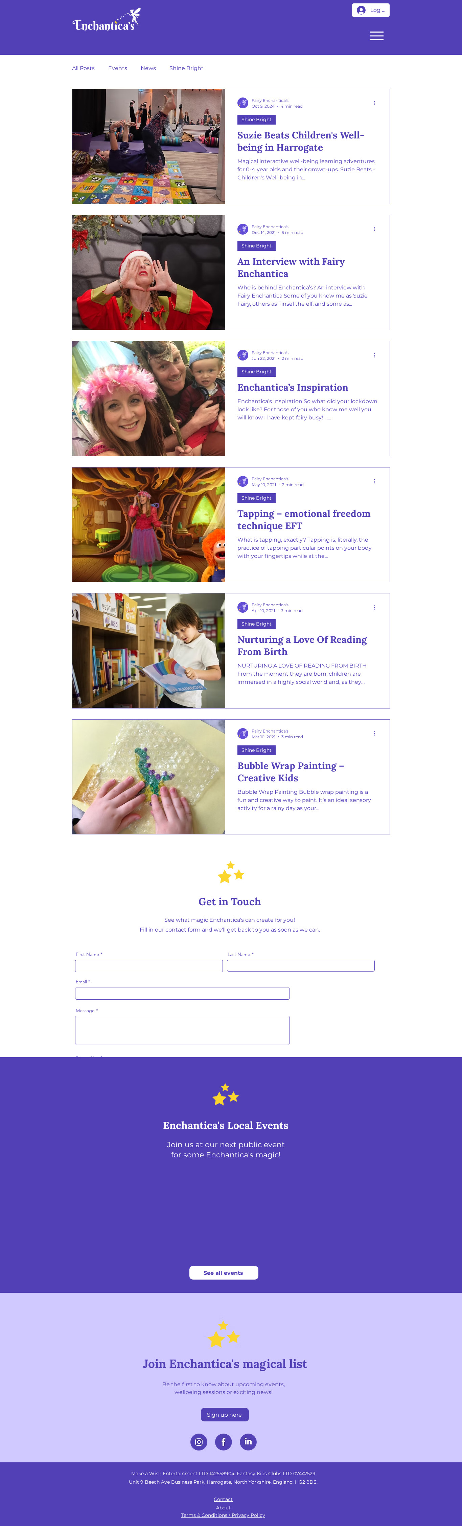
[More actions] (376, 103)
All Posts (83, 68)
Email (81, 981)
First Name (87, 954)
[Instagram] (198, 1442)
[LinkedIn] (248, 1442)
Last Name (239, 954)
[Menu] (376, 36)
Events (117, 68)
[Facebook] (223, 1442)
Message (85, 1010)
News (148, 68)
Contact (223, 1499)
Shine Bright (186, 68)
